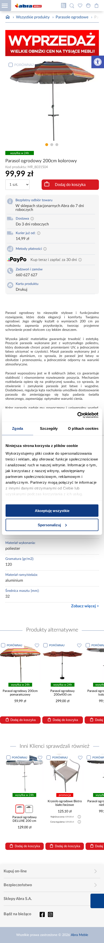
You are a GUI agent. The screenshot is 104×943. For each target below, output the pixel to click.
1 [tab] (46, 144)
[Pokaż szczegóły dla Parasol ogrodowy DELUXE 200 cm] (24, 773)
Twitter (50, 914)
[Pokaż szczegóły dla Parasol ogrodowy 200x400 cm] (62, 662)
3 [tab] (56, 144)
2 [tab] (51, 144)
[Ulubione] (80, 5)
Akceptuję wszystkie (52, 511)
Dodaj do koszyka (70, 185)
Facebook (42, 914)
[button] (97, 62)
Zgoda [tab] (17, 428)
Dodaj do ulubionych (37, 645)
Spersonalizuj (49, 525)
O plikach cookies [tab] (83, 428)
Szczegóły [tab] (49, 428)
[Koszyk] (96, 5)
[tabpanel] (52, 100)
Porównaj (24, 65)
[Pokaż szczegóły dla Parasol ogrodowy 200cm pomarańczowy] (20, 662)
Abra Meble (79, 935)
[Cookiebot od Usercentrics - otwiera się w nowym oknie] (77, 415)
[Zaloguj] (88, 5)
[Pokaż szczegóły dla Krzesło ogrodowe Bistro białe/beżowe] (64, 773)
